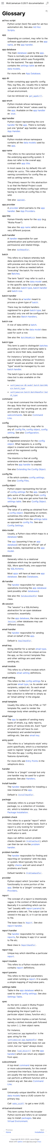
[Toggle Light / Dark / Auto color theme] (47, 3)
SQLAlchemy (17, 568)
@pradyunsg (31, 1142)
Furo (39, 1142)
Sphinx (20, 1142)
